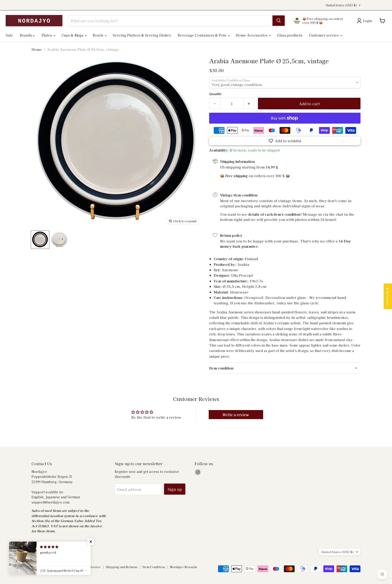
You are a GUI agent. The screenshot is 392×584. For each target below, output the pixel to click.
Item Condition (153, 567)
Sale (9, 35)
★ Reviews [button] (387, 296)
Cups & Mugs (72, 35)
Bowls (98, 35)
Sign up (175, 489)
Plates (47, 35)
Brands (26, 35)
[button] (284, 141)
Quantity (215, 93)
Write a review (236, 414)
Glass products (289, 35)
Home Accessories (252, 35)
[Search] (278, 20)
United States (341, 5)
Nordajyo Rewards (183, 567)
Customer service (324, 35)
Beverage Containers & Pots (202, 35)
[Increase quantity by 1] (249, 103)
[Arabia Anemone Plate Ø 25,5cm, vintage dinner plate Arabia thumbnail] (40, 240)
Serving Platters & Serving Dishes (142, 35)
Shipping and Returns (121, 567)
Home (37, 49)
